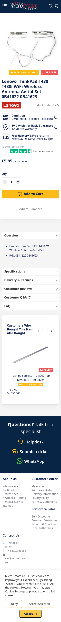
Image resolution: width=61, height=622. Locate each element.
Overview (11, 235)
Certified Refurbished (10, 492)
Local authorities (42, 528)
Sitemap (8, 506)
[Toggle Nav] (5, 6)
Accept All (30, 614)
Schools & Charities (44, 524)
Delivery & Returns (18, 280)
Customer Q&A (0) (17, 297)
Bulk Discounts (41, 517)
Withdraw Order (42, 490)
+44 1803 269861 (17, 551)
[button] (50, 331)
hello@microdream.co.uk (16, 560)
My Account (39, 486)
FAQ (7, 306)
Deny (14, 604)
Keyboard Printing (14, 498)
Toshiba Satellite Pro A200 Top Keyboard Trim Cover (30, 378)
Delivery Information (45, 494)
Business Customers (45, 521)
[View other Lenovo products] (12, 105)
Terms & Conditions (44, 502)
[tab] (30, 235)
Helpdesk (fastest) (10, 545)
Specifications (14, 271)
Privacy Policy (40, 498)
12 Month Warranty (24, 129)
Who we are (10, 486)
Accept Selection (39, 604)
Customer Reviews (18, 289)
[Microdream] (24, 6)
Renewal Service (13, 502)
